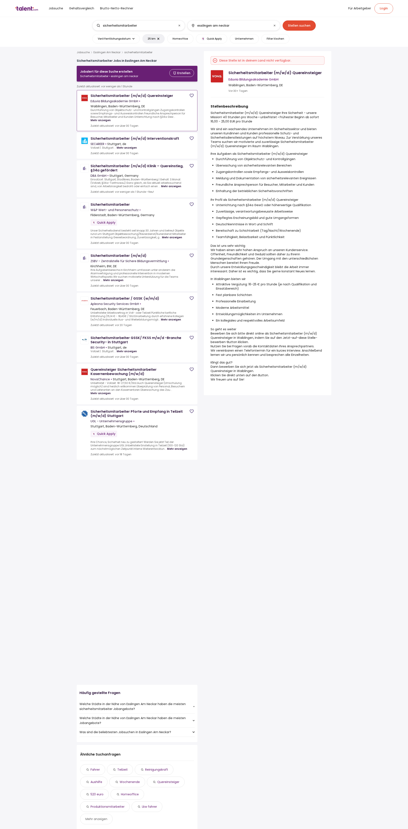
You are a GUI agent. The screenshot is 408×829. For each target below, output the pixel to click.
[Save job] (192, 95)
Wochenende (130, 782)
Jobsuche (83, 52)
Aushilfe (96, 782)
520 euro (97, 794)
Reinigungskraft (156, 769)
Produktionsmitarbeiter (108, 807)
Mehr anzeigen (101, 120)
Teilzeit (122, 769)
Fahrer (95, 769)
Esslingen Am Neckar (107, 52)
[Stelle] (135, 25)
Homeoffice (130, 794)
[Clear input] (179, 25)
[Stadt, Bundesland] (230, 25)
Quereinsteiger (168, 782)
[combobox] (138, 25)
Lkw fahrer (149, 807)
